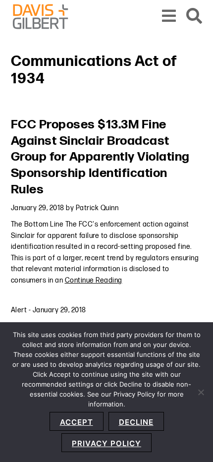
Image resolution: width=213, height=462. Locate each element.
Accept (76, 422)
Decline (136, 422)
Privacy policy (106, 443)
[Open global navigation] (169, 16)
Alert (19, 310)
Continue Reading (93, 280)
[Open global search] (194, 16)
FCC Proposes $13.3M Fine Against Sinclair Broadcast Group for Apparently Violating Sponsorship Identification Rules (100, 157)
